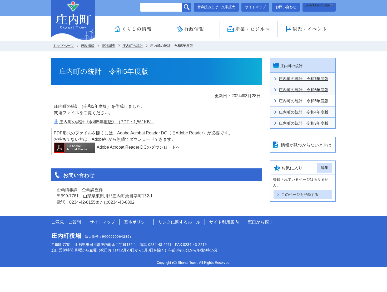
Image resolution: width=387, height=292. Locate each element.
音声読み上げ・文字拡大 (216, 7)
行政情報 (194, 28)
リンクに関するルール (179, 222)
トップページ (63, 46)
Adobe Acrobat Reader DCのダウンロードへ (138, 147)
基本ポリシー (136, 222)
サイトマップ (255, 7)
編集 (324, 168)
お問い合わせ (286, 7)
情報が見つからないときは (306, 145)
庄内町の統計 (132, 46)
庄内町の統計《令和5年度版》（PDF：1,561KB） (106, 122)
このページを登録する (299, 195)
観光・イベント (309, 28)
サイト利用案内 (224, 222)
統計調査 (108, 46)
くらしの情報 (137, 28)
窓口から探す (260, 222)
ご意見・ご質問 (66, 222)
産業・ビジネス (252, 28)
